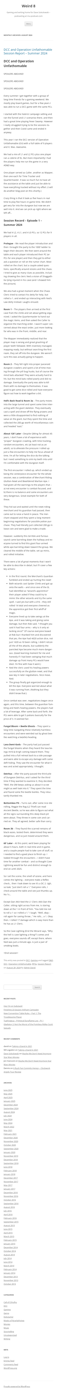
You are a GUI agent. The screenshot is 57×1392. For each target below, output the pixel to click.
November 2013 (11, 1280)
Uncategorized (10, 1335)
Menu (28, 24)
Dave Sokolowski (11, 1053)
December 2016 (11, 1192)
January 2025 (9, 1101)
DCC (28, 960)
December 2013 (11, 1276)
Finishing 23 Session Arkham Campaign (21, 1009)
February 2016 (10, 1218)
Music (6, 1327)
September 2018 (11, 1163)
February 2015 (10, 1240)
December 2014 (11, 1247)
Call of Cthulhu (10, 1302)
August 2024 (9, 1112)
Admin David (29, 967)
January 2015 (9, 1243)
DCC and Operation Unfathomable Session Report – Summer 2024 (28, 51)
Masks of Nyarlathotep (14, 1320)
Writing (7, 1338)
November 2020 (11, 1141)
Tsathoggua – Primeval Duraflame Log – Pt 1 (23, 1020)
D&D (51, 960)
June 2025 (8, 1090)
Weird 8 (28, 6)
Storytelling (9, 1331)
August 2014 (9, 1254)
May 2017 (8, 1185)
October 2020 (10, 1145)
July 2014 (8, 1258)
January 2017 (9, 1189)
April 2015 (8, 1232)
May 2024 (8, 1123)
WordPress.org (10, 1368)
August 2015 (9, 1225)
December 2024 (11, 1104)
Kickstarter (8, 1317)
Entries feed (9, 1360)
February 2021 (10, 1134)
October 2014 (10, 1251)
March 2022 (9, 1126)
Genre (6, 1313)
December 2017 (11, 1178)
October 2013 (10, 1284)
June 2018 (8, 1167)
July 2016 (8, 1210)
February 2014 (10, 1269)
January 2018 (9, 1174)
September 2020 (11, 1148)
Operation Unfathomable (19, 964)
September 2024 (11, 1108)
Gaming (34, 960)
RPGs (34, 964)
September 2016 (11, 1203)
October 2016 (10, 1199)
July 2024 (8, 1115)
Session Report (44, 964)
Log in (6, 1357)
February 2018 (10, 1170)
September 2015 (11, 1221)
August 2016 (9, 1207)
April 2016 (8, 1214)
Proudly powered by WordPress (17, 1386)
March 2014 (9, 1265)
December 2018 (11, 1159)
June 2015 (8, 1229)
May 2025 (8, 1093)
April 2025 (8, 1097)
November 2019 (11, 1156)
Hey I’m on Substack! (13, 1006)
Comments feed (11, 1364)
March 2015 (9, 1236)
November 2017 (11, 1181)
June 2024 (8, 1119)
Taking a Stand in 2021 (22, 1046)
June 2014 (8, 1262)
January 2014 (9, 1273)
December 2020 (11, 1137)
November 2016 (11, 1196)
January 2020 (9, 1152)
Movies (7, 1324)
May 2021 (8, 1130)
